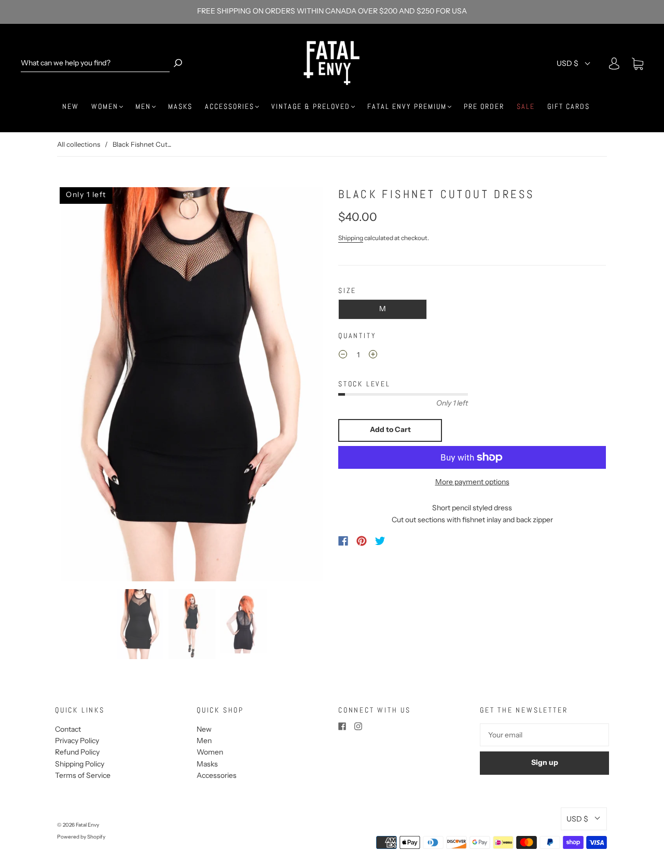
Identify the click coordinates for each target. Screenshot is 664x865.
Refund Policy (77, 752)
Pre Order (484, 106)
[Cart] (637, 64)
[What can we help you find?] (95, 63)
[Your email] (544, 734)
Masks (180, 106)
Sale (526, 106)
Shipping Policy (79, 764)
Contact (68, 729)
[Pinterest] (361, 541)
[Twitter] (380, 541)
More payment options (472, 481)
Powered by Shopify (81, 836)
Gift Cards (568, 106)
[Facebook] (343, 541)
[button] (85, 384)
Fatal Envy (87, 824)
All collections (78, 144)
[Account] (614, 63)
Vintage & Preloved (310, 106)
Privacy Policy (77, 740)
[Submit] (178, 63)
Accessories (229, 106)
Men (143, 106)
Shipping (350, 238)
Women (104, 106)
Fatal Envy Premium (407, 106)
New (70, 106)
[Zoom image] (192, 384)
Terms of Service (82, 775)
